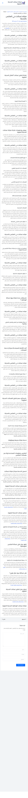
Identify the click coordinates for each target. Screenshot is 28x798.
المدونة (21, 11)
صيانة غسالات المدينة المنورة (15, 2)
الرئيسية (25, 11)
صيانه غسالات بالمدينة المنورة (13, 11)
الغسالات (7, 28)
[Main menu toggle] (2, 3)
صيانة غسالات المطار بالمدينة (16, 585)
